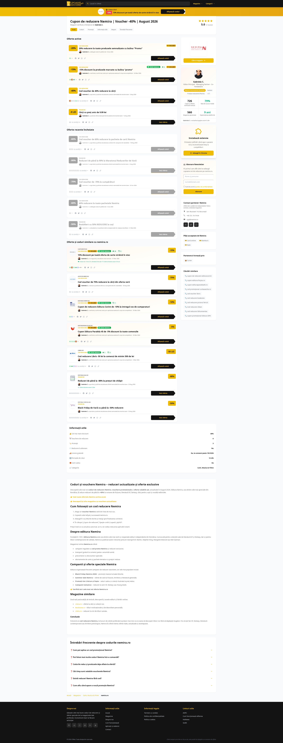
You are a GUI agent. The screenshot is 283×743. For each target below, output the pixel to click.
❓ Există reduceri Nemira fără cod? (86, 678)
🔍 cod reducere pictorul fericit (196, 302)
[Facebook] (186, 224)
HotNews (186, 719)
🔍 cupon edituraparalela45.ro (196, 285)
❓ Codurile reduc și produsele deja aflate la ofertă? (93, 664)
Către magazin (197, 60)
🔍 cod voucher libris (192, 294)
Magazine (77, 695)
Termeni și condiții (151, 713)
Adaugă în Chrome (200, 153)
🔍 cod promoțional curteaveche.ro (198, 289)
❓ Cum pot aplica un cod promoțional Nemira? (91, 650)
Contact (108, 729)
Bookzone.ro (80, 607)
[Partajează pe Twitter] (78, 58)
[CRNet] (75, 3)
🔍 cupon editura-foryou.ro (195, 280)
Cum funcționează (112, 723)
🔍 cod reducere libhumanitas (196, 311)
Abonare (198, 191)
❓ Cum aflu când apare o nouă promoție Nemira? (92, 685)
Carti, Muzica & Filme (91, 695)
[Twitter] (191, 224)
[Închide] (213, 127)
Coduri (81, 30)
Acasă (69, 695)
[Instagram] (196, 224)
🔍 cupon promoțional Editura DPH (198, 316)
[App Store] (95, 725)
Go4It (185, 723)
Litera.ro (78, 604)
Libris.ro (78, 611)
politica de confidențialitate (204, 187)
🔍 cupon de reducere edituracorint (198, 276)
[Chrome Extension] (79, 725)
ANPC (185, 713)
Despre (113, 30)
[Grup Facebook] (74, 725)
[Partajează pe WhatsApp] (81, 58)
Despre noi (109, 719)
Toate (74, 30)
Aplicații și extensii (112, 726)
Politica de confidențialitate (154, 716)
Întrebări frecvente (126, 30)
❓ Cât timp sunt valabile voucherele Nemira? (90, 671)
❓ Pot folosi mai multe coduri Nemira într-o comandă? (94, 657)
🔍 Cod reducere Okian (193, 307)
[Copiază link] (85, 58)
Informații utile (102, 30)
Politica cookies (149, 719)
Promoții (91, 30)
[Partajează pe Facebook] (75, 58)
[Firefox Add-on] (85, 725)
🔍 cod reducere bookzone (195, 298)
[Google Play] (90, 725)
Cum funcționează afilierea (193, 716)
